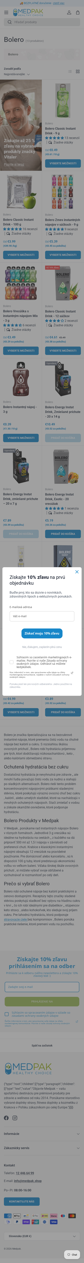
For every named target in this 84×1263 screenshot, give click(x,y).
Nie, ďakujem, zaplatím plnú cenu (42, 647)
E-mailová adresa (21, 607)
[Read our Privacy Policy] (72, 673)
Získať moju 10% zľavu (42, 633)
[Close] (77, 571)
